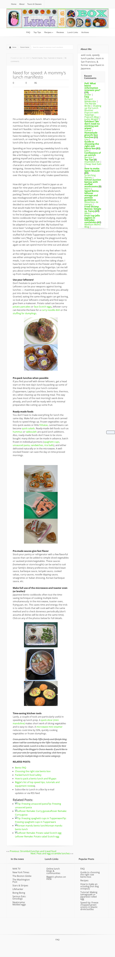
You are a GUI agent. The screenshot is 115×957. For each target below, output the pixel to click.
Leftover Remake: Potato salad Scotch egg (37, 836)
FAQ (86, 96)
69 (86, 173)
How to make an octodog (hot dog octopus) (89, 886)
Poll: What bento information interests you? (92, 87)
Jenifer (87, 94)
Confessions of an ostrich (92, 154)
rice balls (49, 445)
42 (99, 222)
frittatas (43, 425)
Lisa (86, 139)
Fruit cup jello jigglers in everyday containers (92, 219)
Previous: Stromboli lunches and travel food (33, 851)
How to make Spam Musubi (92, 169)
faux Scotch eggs (43, 306)
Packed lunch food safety (28, 774)
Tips (45, 58)
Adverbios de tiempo (91, 203)
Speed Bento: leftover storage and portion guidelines (91, 195)
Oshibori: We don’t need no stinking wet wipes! (92, 125)
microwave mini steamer (49, 726)
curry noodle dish (50, 310)
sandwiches (37, 445)
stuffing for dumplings (24, 313)
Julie (86, 150)
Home (14, 47)
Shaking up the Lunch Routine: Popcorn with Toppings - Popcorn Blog (92, 111)
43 (97, 211)
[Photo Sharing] (41, 114)
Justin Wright (91, 119)
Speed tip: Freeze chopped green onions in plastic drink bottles (89, 906)
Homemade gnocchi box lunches (91, 135)
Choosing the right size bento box (32, 771)
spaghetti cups (51, 441)
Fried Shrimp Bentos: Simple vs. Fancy (92, 209)
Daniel (87, 130)
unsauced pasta (21, 445)
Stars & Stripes (20, 885)
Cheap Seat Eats (92, 164)
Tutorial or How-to (55, 58)
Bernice (88, 157)
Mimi (87, 213)
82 (98, 148)
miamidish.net (92, 161)
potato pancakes (21, 306)
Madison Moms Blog (92, 225)
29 (86, 92)
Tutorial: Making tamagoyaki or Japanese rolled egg (88, 895)
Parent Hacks (24, 47)
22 (96, 137)
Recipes (84, 880)
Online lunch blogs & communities (53, 871)
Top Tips (88, 159)
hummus (18, 431)
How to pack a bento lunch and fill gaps (35, 778)
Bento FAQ (20, 767)
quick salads (28, 428)
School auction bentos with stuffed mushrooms (92, 183)
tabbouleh (31, 431)
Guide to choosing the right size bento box (91, 145)
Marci (87, 188)
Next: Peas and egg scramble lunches (50, 853)
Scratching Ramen (90, 176)
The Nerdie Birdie (90, 104)
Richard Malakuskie (90, 100)
